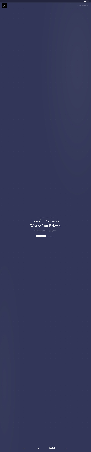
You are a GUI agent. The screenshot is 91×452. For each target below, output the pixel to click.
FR (87, 1)
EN (85, 1)
